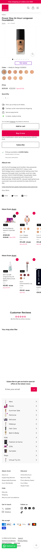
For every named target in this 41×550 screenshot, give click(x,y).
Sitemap (17, 543)
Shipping (12, 121)
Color (14, 67)
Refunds (4, 492)
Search (20, 538)
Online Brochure (26, 475)
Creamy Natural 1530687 (21, 72)
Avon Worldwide (7, 483)
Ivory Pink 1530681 (9, 78)
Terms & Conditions (9, 540)
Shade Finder (25, 486)
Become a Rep (25, 477)
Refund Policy (7, 543)
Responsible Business (9, 480)
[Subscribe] (34, 389)
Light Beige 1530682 (4, 78)
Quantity (5, 94)
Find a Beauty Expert (27, 480)
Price (4, 85)
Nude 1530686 (26, 72)
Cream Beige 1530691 (9, 72)
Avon (3, 23)
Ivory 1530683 (32, 72)
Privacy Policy (22, 540)
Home (4, 14)
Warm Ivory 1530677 (21, 78)
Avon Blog (24, 483)
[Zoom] (33, 54)
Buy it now (20, 133)
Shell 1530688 (15, 72)
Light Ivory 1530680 (15, 78)
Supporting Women (8, 477)
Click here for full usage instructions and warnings (19, 187)
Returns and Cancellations (10, 497)
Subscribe (20, 145)
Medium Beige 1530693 (4, 72)
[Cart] (33, 8)
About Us (5, 475)
